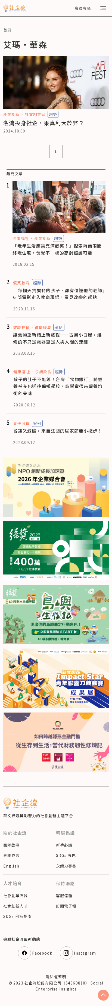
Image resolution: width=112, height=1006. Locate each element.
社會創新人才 (15, 906)
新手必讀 (64, 845)
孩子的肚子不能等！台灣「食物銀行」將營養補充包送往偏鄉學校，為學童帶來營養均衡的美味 (57, 386)
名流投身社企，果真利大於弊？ (43, 123)
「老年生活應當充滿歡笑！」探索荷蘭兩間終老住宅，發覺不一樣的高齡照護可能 (57, 249)
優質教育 (21, 282)
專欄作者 (11, 855)
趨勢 (53, 114)
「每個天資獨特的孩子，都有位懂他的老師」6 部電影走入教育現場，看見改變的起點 (59, 294)
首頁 (7, 30)
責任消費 (21, 423)
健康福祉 (21, 238)
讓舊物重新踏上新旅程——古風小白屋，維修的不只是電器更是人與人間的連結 (57, 338)
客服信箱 (64, 895)
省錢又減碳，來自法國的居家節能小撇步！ (57, 430)
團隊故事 (11, 845)
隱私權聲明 (56, 976)
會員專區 (83, 8)
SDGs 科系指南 (17, 916)
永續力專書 (66, 866)
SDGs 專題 (66, 855)
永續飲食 (43, 371)
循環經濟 (43, 327)
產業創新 (11, 114)
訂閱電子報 (66, 906)
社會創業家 (35, 114)
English (11, 866)
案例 (59, 327)
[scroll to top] (103, 995)
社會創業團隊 (15, 895)
